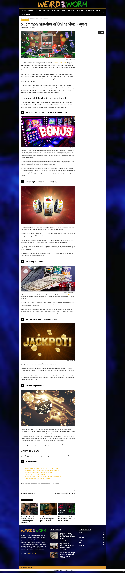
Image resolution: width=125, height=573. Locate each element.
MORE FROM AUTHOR (39, 500)
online (49, 483)
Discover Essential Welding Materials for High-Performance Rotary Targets (67, 535)
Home (24, 11)
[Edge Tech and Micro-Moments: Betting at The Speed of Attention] (48, 509)
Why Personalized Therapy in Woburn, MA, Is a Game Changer (67, 545)
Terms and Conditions (58, 570)
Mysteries (71, 11)
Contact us (26, 14)
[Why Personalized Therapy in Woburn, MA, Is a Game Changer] (54, 546)
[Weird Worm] (62, 4)
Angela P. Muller (26, 27)
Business (81, 535)
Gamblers (39, 483)
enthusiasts (33, 483)
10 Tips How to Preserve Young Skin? (64, 493)
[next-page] (74, 500)
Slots (56, 483)
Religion (80, 11)
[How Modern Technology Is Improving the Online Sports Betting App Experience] (29, 509)
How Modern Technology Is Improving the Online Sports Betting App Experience (29, 519)
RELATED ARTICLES (26, 500)
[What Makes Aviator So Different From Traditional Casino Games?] (66, 509)
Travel (98, 11)
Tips (80, 542)
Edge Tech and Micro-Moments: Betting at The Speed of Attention (47, 519)
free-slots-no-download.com (51, 154)
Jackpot (44, 483)
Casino (26, 483)
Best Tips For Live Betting (29, 493)
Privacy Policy (69, 570)
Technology (90, 11)
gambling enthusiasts (60, 63)
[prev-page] (72, 500)
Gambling (27, 18)
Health (38, 11)
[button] (103, 12)
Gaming (31, 11)
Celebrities (55, 11)
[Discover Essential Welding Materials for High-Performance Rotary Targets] (54, 535)
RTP (53, 483)
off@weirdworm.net (31, 553)
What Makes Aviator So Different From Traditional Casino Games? (66, 519)
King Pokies (68, 294)
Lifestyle (46, 11)
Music (64, 11)
